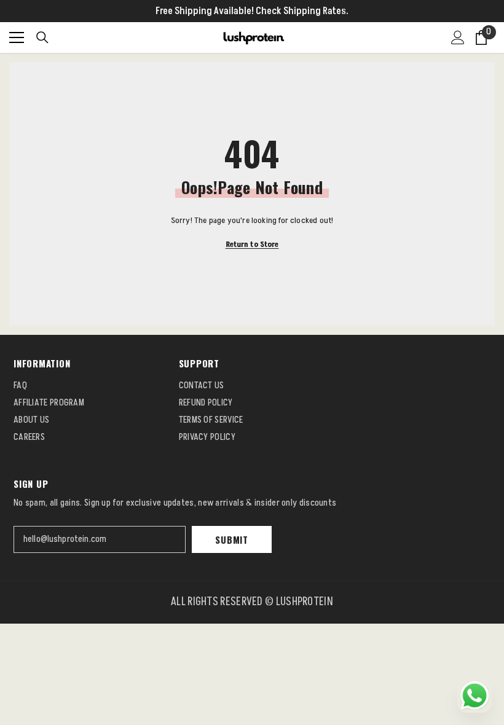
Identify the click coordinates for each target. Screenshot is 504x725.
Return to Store (252, 245)
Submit (231, 539)
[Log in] (458, 37)
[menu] (16, 37)
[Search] (42, 37)
